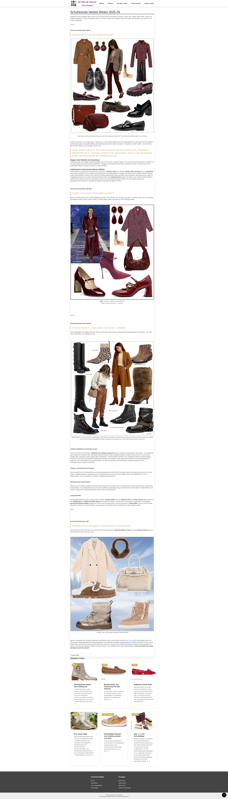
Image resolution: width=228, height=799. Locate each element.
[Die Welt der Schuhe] (83, 3)
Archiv (93, 780)
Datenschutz (122, 783)
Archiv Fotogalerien (96, 785)
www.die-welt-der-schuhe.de (123, 796)
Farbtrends (94, 783)
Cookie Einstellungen (124, 788)
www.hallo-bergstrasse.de (111, 796)
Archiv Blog (94, 788)
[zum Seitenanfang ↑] (224, 795)
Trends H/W (75, 655)
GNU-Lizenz (121, 785)
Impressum (121, 780)
